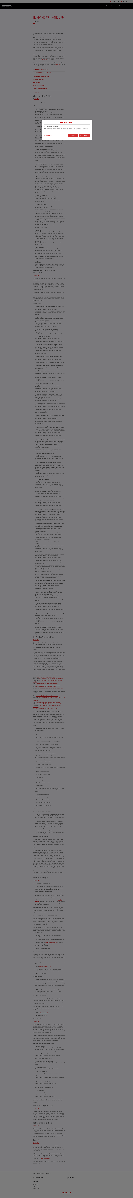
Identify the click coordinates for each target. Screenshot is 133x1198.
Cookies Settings (48, 135)
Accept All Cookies (84, 135)
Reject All (73, 135)
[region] (67, 130)
